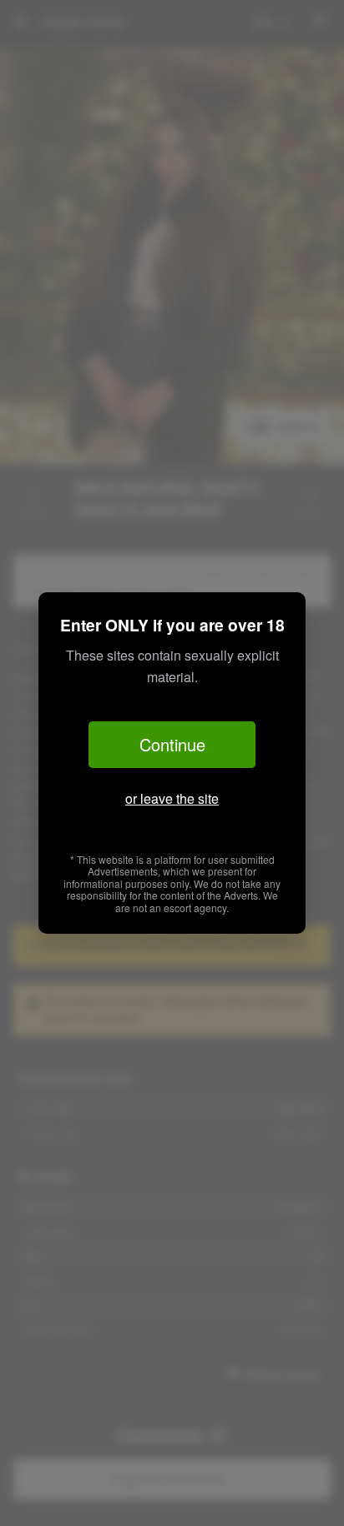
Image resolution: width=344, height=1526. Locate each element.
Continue (172, 744)
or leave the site (172, 798)
